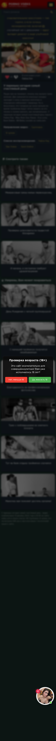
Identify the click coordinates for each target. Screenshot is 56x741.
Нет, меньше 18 (16, 380)
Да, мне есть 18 (39, 380)
